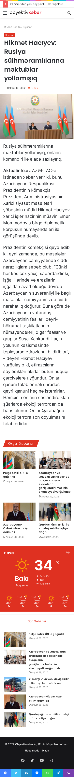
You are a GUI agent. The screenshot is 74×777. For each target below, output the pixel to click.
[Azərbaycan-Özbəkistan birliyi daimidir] (19, 512)
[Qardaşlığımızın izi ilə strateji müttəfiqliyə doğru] (55, 512)
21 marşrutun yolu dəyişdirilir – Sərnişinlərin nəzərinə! (49, 681)
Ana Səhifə (14, 26)
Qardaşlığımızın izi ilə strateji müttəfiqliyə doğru (54, 528)
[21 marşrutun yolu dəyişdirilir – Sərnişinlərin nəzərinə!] (15, 684)
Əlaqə (45, 750)
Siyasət (27, 26)
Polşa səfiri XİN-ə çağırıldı (15, 475)
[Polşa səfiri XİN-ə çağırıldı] (19, 460)
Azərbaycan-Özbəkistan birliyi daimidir (15, 528)
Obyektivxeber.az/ (26, 744)
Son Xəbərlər (37, 621)
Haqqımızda (32, 750)
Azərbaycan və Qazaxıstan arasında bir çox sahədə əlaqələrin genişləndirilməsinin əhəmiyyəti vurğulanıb (55, 482)
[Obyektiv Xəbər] (25, 12)
